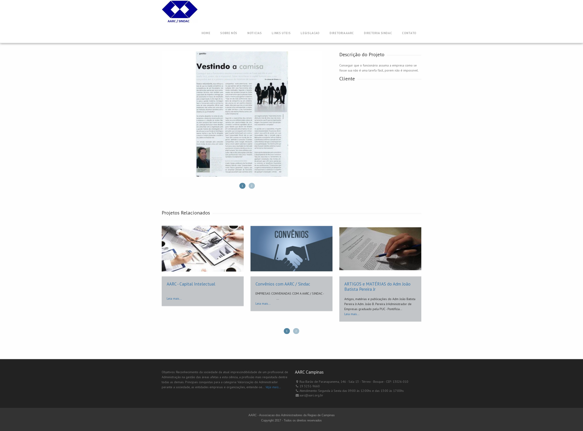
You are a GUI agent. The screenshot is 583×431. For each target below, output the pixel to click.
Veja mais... (273, 387)
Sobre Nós (228, 33)
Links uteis (281, 33)
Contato (409, 33)
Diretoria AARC (342, 33)
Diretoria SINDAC (378, 33)
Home (206, 33)
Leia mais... (174, 298)
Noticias (254, 33)
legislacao (310, 33)
